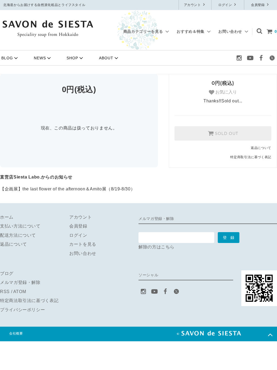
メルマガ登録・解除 (20, 282)
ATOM (19, 291)
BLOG (7, 58)
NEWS (40, 58)
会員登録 (258, 5)
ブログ (7, 273)
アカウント (193, 5)
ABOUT (106, 58)
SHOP (72, 58)
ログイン (225, 5)
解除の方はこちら (156, 247)
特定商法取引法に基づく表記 (29, 300)
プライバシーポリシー (22, 309)
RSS (5, 291)
